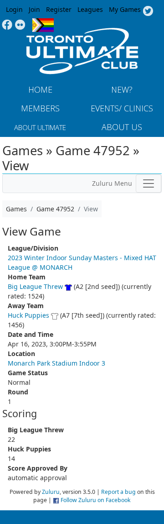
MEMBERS (40, 108)
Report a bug (118, 492)
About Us (122, 126)
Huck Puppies (28, 315)
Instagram (20, 25)
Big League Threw (35, 286)
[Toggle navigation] (148, 183)
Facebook (7, 25)
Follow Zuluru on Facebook (96, 500)
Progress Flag (43, 25)
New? (122, 89)
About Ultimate (40, 127)
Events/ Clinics (122, 108)
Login (14, 9)
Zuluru (51, 492)
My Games (125, 9)
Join (34, 9)
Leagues (90, 9)
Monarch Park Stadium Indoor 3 (56, 363)
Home (40, 89)
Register (59, 9)
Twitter (148, 11)
